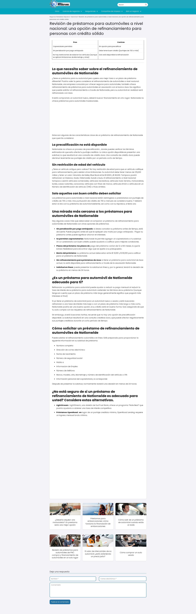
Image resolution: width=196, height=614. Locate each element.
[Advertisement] (98, 118)
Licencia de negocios (71, 11)
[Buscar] (146, 4)
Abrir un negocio (132, 11)
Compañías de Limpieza (110, 11)
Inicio (57, 11)
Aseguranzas (90, 11)
